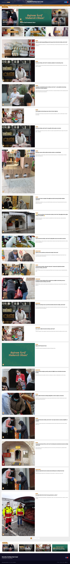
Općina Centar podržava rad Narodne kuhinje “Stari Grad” (47, 252)
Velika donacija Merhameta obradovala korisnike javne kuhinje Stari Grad (58, 24)
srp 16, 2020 (37, 112)
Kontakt (20, 5)
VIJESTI (39, 327)
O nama (7, 5)
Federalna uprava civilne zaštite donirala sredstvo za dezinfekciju (48, 152)
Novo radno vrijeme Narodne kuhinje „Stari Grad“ (45, 328)
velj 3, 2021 (37, 446)
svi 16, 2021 (54, 550)
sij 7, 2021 (37, 496)
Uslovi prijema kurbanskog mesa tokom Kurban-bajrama (47, 111)
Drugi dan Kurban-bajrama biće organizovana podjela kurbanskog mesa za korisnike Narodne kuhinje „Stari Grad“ (34, 22)
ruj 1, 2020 (37, 64)
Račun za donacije (14, 5)
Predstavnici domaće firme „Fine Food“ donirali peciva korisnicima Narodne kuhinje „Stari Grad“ (59, 15)
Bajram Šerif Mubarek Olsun (41, 345)
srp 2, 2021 (38, 550)
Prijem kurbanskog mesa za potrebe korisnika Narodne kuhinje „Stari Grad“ (50, 304)
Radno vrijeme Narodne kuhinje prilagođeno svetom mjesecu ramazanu (50, 395)
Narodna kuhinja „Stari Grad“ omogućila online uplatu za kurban (48, 128)
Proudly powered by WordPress (5, 562)
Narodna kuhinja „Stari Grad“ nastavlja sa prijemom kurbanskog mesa (49, 62)
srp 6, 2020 (37, 129)
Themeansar (14, 562)
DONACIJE (37, 40)
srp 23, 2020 (37, 89)
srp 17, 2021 (22, 550)
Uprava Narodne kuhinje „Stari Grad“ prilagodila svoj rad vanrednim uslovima (51, 238)
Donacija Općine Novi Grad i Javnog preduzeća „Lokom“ (46, 495)
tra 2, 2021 (37, 422)
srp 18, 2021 (4, 24)
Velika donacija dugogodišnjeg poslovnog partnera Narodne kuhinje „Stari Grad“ (51, 42)
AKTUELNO (37, 61)
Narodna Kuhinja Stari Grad (35, 1)
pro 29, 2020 (37, 43)
